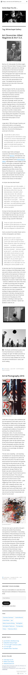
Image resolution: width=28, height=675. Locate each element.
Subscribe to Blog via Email (10, 586)
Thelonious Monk (12, 629)
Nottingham (19, 623)
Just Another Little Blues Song (11, 641)
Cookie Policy (4, 669)
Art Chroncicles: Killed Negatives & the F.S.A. (12, 36)
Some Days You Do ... (9, 659)
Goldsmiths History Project (10, 643)
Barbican (12, 155)
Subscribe (6, 603)
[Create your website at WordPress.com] (14, 1)
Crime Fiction (6, 620)
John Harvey (6, 368)
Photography (19, 626)
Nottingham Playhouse (9, 626)
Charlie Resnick (19, 617)
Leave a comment (5, 370)
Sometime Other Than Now (11, 648)
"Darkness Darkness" (8, 617)
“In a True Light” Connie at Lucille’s (12, 644)
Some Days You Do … (10, 8)
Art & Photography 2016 (13, 376)
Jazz (12, 620)
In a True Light (7, 646)
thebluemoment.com (9, 663)
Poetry (4, 629)
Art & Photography (20, 368)
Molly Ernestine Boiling (9, 623)
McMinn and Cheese (9, 661)
